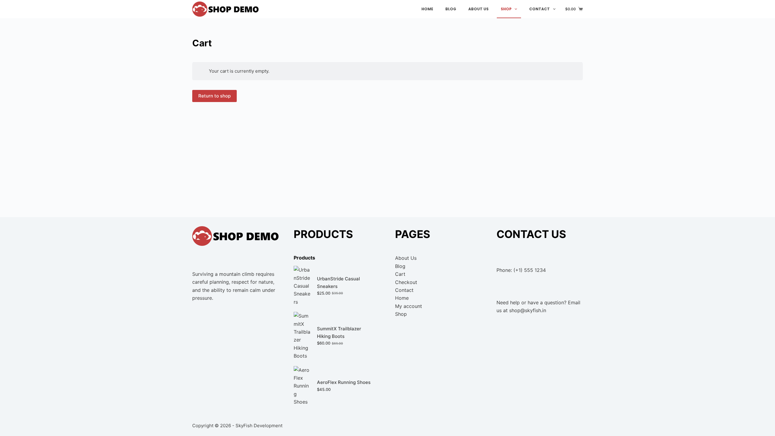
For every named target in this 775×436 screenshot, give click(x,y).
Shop (506, 9)
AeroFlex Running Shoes (344, 382)
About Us (478, 9)
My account (408, 306)
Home (427, 9)
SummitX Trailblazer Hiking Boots (339, 332)
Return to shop (214, 96)
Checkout (406, 282)
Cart (400, 274)
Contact (539, 9)
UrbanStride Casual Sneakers (338, 282)
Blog (450, 9)
